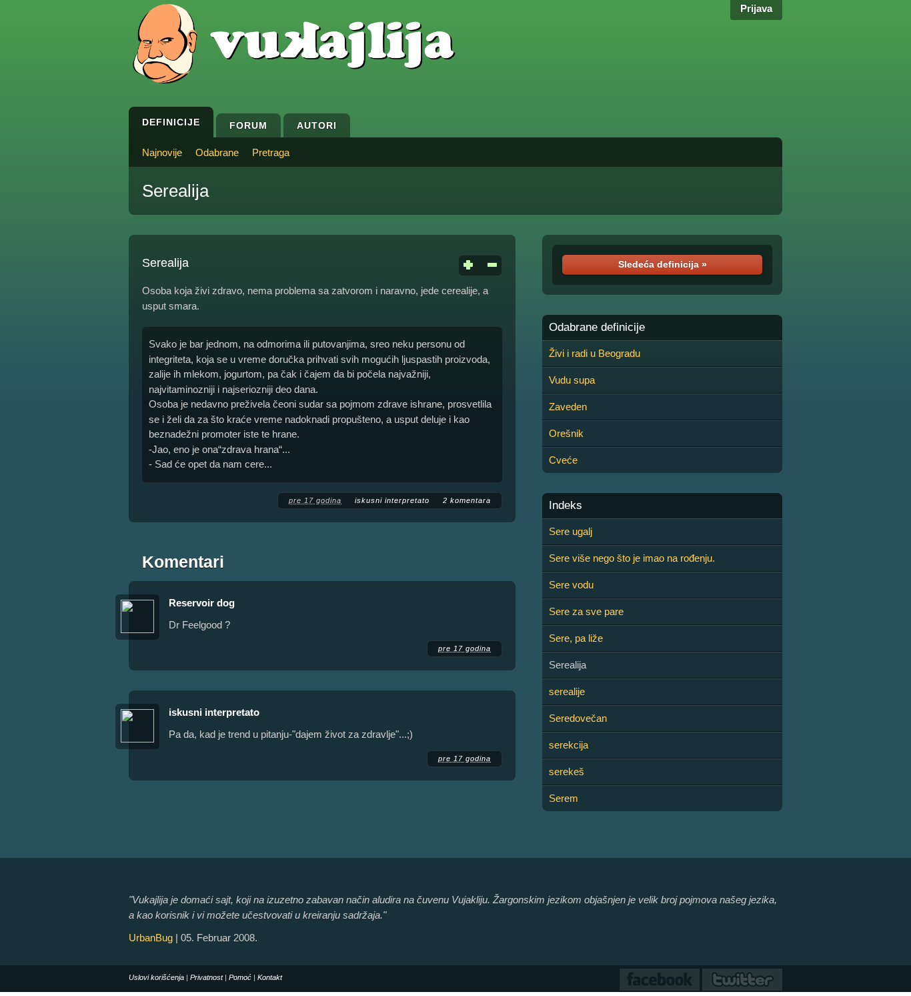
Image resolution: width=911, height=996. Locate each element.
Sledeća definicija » (662, 264)
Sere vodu (571, 584)
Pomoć (240, 977)
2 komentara (467, 500)
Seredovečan (578, 718)
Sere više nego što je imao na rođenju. (632, 558)
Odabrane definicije (597, 328)
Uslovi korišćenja (156, 977)
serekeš (566, 771)
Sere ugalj (570, 531)
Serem (563, 798)
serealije (567, 691)
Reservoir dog (202, 602)
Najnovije (162, 152)
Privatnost (206, 977)
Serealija (175, 191)
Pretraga (270, 152)
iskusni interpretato (392, 500)
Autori (317, 125)
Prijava (756, 8)
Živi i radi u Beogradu (594, 353)
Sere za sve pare (586, 611)
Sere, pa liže (576, 638)
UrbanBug (151, 937)
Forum (248, 125)
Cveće (563, 460)
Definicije (171, 122)
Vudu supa (572, 380)
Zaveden (568, 406)
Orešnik (566, 433)
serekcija (568, 745)
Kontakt (269, 977)
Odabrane (217, 152)
